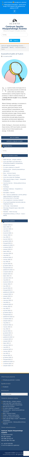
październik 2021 (7, 337)
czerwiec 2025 (7, 253)
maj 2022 (5, 322)
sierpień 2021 (6, 341)
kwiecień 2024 (7, 282)
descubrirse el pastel (9, 165)
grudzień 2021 (7, 333)
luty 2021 (5, 353)
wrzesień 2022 (7, 318)
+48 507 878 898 (8, 2)
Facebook (5, 387)
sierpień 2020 (7, 365)
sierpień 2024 (7, 274)
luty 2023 (5, 308)
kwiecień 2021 (7, 349)
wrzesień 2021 (7, 339)
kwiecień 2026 (7, 233)
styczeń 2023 (6, 310)
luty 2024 (5, 286)
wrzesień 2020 (7, 363)
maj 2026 (5, 231)
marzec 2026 (6, 235)
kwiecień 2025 (7, 257)
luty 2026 (5, 237)
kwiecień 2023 (7, 304)
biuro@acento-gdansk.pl (20, 2)
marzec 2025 (6, 259)
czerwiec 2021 (7, 345)
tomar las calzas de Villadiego (11, 177)
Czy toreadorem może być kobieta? (13, 200)
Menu (16, 41)
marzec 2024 (6, 284)
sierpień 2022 (7, 320)
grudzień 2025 (7, 241)
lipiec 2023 (6, 298)
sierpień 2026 (7, 225)
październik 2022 (8, 316)
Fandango (6, 187)
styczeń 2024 (7, 288)
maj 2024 (5, 280)
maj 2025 (5, 255)
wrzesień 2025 (7, 247)
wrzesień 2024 (7, 271)
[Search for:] (14, 34)
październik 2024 (8, 269)
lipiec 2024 (6, 276)
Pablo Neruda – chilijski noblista (12, 159)
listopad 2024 (7, 267)
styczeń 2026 (7, 239)
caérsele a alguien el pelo (14, 141)
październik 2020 (8, 361)
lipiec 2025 (6, 251)
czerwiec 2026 (7, 229)
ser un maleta (14, 137)
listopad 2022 (7, 314)
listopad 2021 (6, 335)
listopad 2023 (7, 290)
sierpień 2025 (7, 249)
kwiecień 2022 (7, 325)
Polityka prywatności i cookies (11, 380)
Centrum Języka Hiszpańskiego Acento (14, 27)
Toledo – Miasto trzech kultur (11, 175)
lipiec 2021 (6, 343)
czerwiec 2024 (7, 278)
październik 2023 (8, 292)
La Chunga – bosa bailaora (10, 206)
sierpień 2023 (7, 296)
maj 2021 (5, 347)
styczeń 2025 (6, 263)
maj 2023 (5, 302)
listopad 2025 (7, 243)
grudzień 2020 (7, 357)
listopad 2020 (7, 359)
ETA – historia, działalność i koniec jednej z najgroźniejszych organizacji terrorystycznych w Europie (15, 196)
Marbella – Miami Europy (10, 211)
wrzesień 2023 (7, 294)
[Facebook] (14, 11)
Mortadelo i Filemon (9, 192)
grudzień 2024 (7, 265)
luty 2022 (5, 329)
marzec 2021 (6, 351)
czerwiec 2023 (7, 300)
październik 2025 (8, 245)
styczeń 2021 (6, 355)
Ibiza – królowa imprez (9, 173)
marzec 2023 (6, 306)
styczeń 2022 (6, 331)
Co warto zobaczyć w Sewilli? (11, 167)
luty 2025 (5, 261)
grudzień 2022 (7, 312)
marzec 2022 (6, 327)
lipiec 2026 (6, 227)
